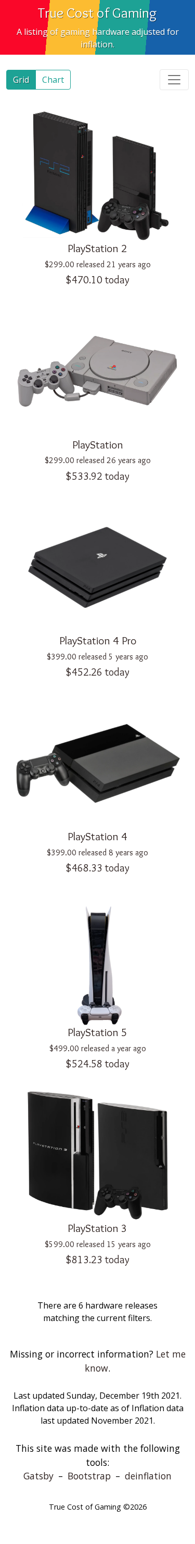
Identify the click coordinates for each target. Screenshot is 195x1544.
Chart (53, 79)
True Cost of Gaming (97, 12)
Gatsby (38, 1476)
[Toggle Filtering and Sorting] (174, 79)
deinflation (148, 1476)
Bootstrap (89, 1476)
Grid (21, 79)
